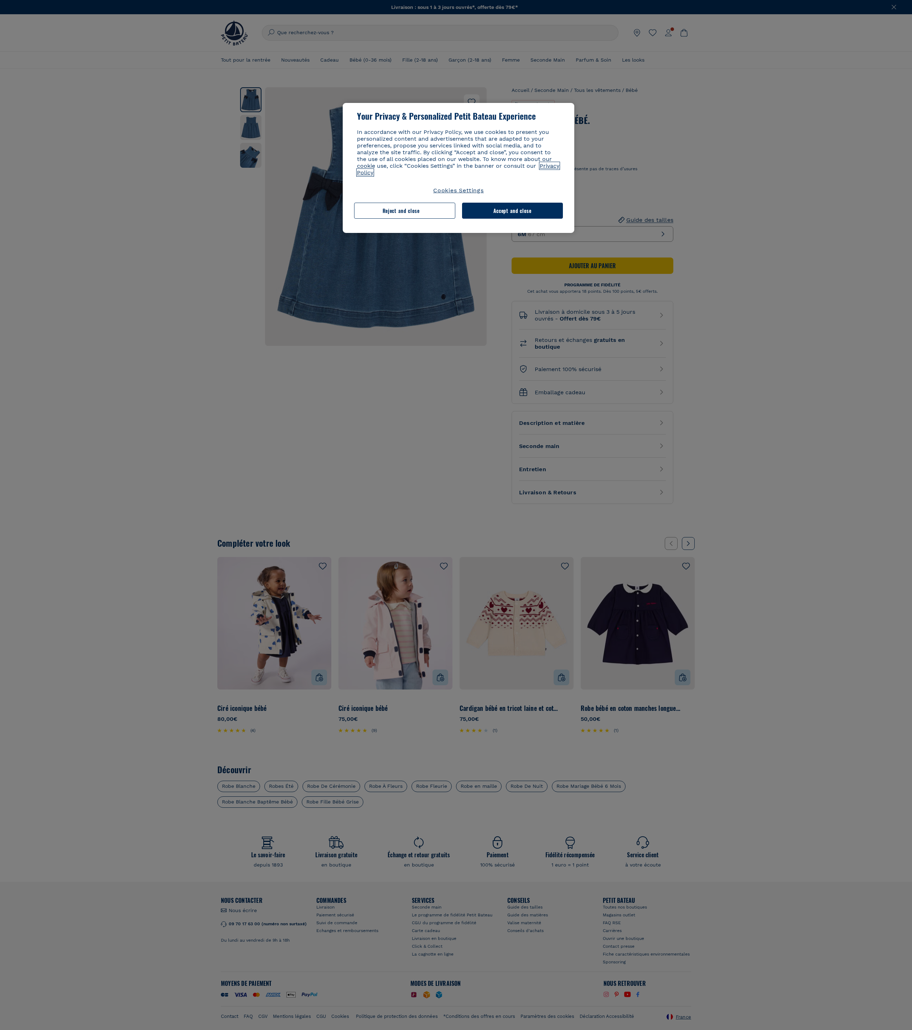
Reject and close (401, 210)
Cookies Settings (458, 190)
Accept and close (512, 210)
